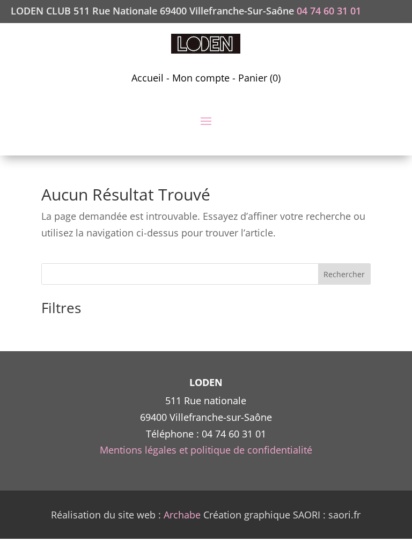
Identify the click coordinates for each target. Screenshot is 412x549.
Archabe (182, 514)
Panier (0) (259, 77)
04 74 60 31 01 (329, 10)
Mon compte (201, 77)
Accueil (147, 77)
